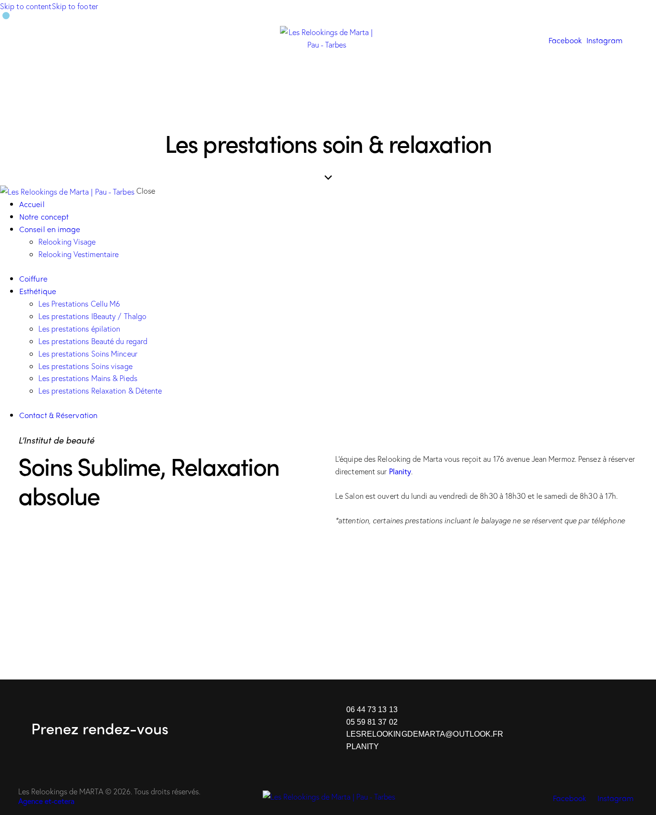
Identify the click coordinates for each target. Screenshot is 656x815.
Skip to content (26, 6)
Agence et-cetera (46, 801)
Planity (400, 471)
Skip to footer (75, 6)
